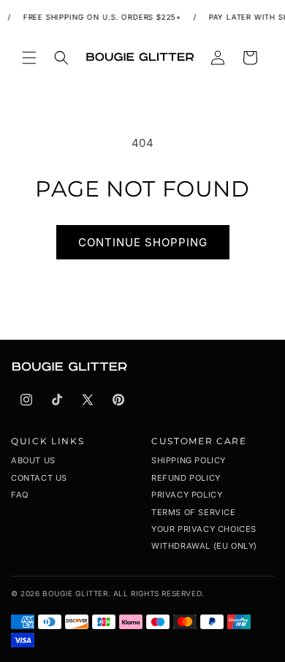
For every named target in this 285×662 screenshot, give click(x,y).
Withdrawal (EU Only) (204, 546)
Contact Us (39, 478)
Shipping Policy (188, 460)
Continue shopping (143, 242)
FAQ (19, 495)
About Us (33, 460)
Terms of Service (193, 512)
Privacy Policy (186, 495)
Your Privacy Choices (203, 529)
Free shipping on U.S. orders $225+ (100, 16)
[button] (29, 58)
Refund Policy (186, 478)
